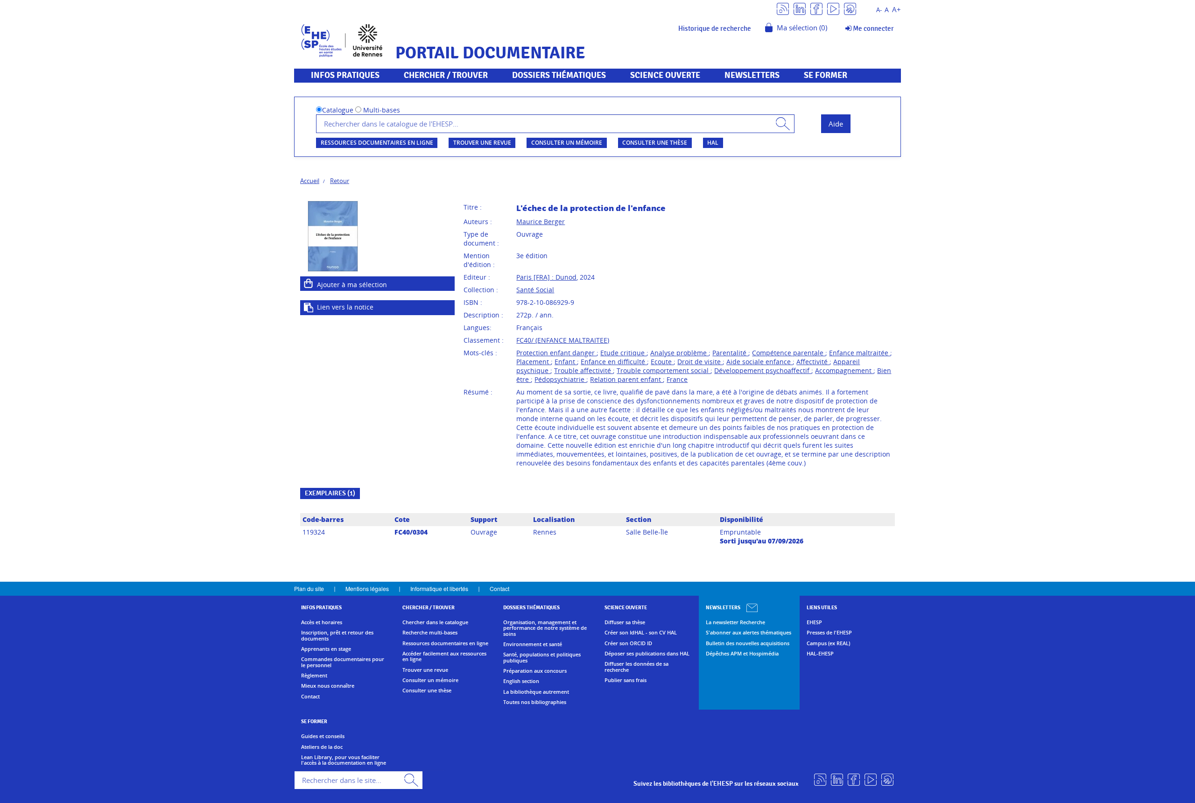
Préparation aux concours (535, 671)
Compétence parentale (788, 352)
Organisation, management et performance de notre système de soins (545, 628)
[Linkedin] (800, 8)
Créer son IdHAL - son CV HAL (641, 632)
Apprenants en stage (326, 649)
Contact (499, 588)
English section (521, 681)
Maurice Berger (540, 221)
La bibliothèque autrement (536, 692)
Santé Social (535, 289)
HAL (712, 143)
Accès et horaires (321, 622)
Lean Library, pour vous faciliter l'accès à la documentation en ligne (343, 760)
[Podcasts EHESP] (850, 8)
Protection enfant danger (556, 352)
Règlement (314, 675)
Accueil (309, 180)
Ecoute (662, 361)
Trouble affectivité (583, 370)
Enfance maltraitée (859, 352)
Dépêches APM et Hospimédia (742, 653)
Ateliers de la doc (322, 747)
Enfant (566, 361)
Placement (533, 361)
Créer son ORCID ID (628, 643)
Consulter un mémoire (566, 143)
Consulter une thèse (654, 143)
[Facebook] (816, 8)
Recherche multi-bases (429, 632)
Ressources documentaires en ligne (377, 143)
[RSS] (783, 8)
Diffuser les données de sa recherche (636, 667)
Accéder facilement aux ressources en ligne (444, 656)
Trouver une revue (482, 143)
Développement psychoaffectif (762, 370)
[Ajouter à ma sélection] (308, 283)
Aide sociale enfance (759, 361)
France (677, 379)
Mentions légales (367, 588)
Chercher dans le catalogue (435, 622)
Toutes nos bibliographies (534, 702)
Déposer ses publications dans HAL (647, 653)
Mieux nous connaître (327, 686)
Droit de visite (700, 361)
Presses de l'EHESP (829, 632)
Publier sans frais (626, 680)
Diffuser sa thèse (625, 622)
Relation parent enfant (626, 379)
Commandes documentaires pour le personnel (342, 662)
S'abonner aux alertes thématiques (748, 632)
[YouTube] (833, 8)
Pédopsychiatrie (560, 379)
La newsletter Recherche (735, 622)
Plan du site (309, 588)
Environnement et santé (532, 644)
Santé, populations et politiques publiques (542, 657)
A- (879, 10)
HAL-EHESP (820, 653)
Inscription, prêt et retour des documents (337, 635)
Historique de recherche (714, 28)
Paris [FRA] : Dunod (546, 277)
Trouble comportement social (663, 370)
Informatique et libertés (439, 588)
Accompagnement (844, 370)
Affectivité (812, 361)
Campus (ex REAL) (828, 643)
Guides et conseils (322, 736)
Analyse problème (679, 352)
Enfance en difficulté (614, 361)
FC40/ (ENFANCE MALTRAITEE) (562, 340)
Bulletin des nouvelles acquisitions (747, 643)
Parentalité (730, 352)
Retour (339, 180)
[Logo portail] (342, 39)
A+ (896, 9)
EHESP (814, 622)
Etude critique (623, 352)
